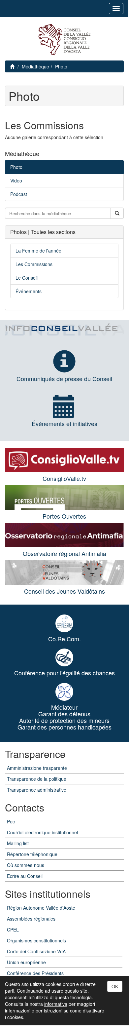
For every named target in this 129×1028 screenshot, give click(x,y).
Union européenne (26, 962)
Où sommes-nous (25, 865)
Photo (61, 66)
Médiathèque (35, 66)
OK (115, 986)
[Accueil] (64, 40)
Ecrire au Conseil (25, 876)
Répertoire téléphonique (32, 854)
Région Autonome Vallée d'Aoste (41, 907)
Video (16, 180)
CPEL (13, 929)
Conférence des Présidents (35, 973)
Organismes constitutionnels (36, 940)
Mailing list (18, 843)
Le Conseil (27, 277)
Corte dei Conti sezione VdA (36, 951)
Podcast (18, 194)
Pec (11, 821)
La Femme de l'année (38, 250)
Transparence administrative (36, 789)
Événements (29, 291)
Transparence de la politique (36, 778)
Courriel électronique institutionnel (42, 832)
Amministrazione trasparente (37, 768)
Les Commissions (34, 264)
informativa (55, 1004)
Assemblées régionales (31, 918)
